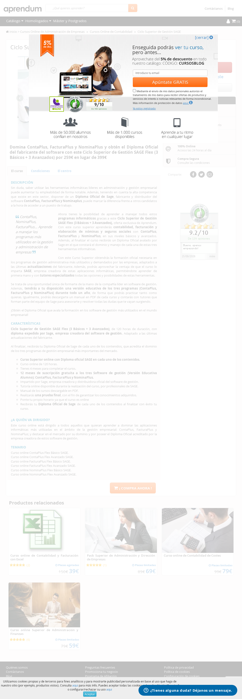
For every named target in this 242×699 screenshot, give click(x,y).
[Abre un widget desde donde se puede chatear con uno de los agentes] (187, 691)
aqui (75, 685)
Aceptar (90, 694)
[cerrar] (202, 37)
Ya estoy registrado (144, 108)
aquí (186, 103)
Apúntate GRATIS (170, 82)
